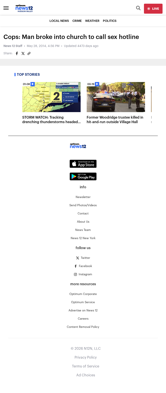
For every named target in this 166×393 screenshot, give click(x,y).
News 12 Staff (12, 46)
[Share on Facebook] (17, 53)
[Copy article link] (29, 53)
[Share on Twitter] (23, 53)
